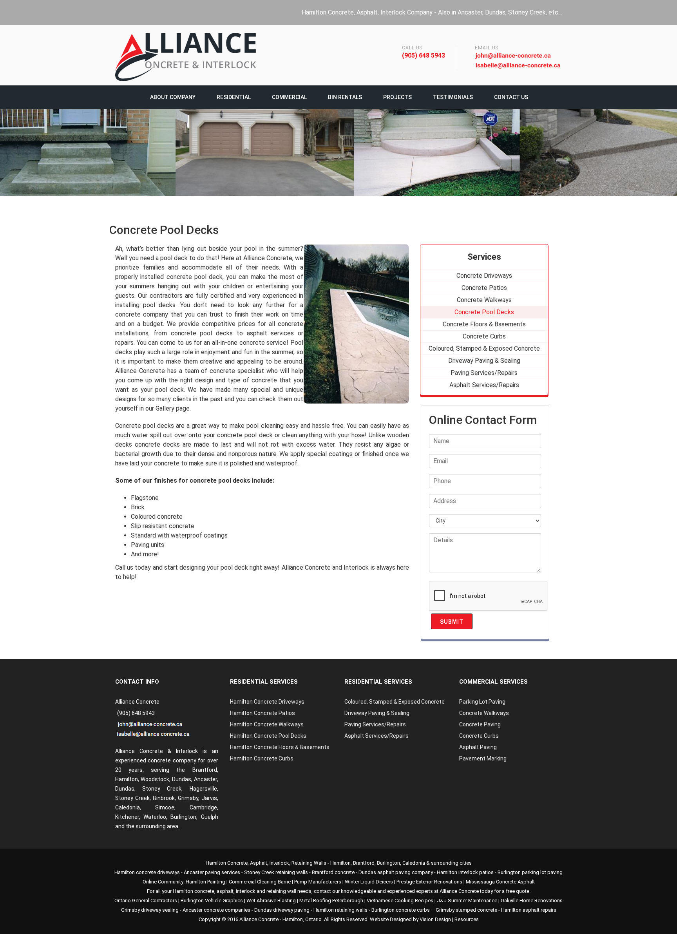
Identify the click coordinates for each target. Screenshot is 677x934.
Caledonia (413, 863)
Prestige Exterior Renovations (429, 882)
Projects (397, 97)
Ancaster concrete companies (216, 910)
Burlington (183, 817)
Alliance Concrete (259, 919)
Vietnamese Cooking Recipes (400, 900)
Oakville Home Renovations (532, 900)
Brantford (204, 770)
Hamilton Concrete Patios (262, 713)
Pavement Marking (483, 758)
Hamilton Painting (205, 882)
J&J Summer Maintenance (467, 900)
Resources (466, 919)
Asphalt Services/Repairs (376, 736)
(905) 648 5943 (423, 55)
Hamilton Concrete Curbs (261, 758)
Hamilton (340, 863)
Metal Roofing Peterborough (331, 900)
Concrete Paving (480, 724)
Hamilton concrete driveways (147, 872)
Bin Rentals (345, 97)
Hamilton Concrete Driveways (267, 702)
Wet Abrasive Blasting (271, 900)
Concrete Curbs (479, 736)
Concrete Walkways (484, 713)
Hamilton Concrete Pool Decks (268, 736)
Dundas (124, 789)
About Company (172, 97)
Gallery (165, 408)
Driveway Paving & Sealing (376, 713)
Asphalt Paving (478, 747)
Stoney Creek (161, 789)
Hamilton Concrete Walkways (267, 724)
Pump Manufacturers (317, 882)
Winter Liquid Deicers (369, 882)
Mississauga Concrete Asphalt (500, 882)
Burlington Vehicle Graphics (212, 900)
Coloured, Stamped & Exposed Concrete (394, 702)
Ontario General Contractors (145, 900)
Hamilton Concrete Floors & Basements (279, 747)
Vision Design (435, 919)
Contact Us (511, 97)
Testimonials (453, 97)
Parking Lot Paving (482, 702)
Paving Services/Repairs (375, 724)
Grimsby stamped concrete (466, 910)
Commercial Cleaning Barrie (260, 882)
